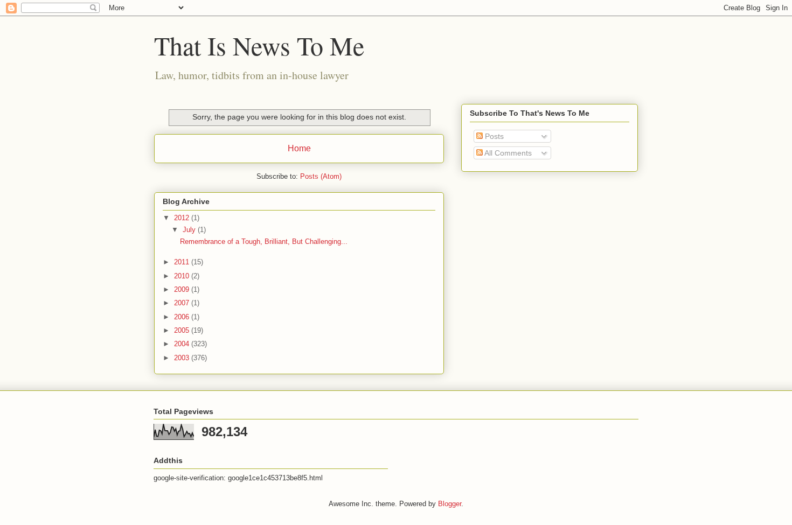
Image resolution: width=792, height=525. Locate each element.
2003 (182, 358)
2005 (182, 330)
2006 (182, 317)
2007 (182, 303)
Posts (493, 136)
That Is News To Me (259, 45)
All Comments (507, 153)
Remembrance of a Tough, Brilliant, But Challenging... (264, 241)
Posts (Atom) (321, 176)
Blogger (449, 504)
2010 (182, 276)
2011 (182, 262)
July (190, 230)
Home (299, 148)
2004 (182, 344)
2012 (182, 218)
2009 (182, 289)
